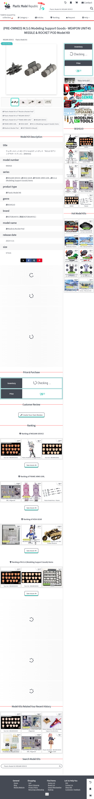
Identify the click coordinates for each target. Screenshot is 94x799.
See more (30, 465)
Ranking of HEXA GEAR (32, 519)
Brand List (51, 785)
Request (71, 17)
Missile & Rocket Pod (11, 128)
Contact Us (69, 785)
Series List (51, 783)
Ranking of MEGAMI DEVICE (32, 433)
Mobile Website (19, 787)
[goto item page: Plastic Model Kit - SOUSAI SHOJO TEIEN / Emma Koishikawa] (71, 156)
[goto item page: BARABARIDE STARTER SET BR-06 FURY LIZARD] (71, 256)
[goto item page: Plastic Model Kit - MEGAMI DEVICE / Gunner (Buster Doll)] (31, 534)
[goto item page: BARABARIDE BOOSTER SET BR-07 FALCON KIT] (71, 270)
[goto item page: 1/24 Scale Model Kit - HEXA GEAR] (11, 534)
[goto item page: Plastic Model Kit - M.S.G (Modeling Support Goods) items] (52, 722)
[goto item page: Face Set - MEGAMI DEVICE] (11, 449)
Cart (29, 783)
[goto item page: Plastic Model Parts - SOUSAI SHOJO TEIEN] (86, 156)
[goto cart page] (77, 2)
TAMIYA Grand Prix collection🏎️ (7, 16)
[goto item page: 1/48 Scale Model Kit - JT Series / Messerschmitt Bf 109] (86, 285)
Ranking (55, 17)
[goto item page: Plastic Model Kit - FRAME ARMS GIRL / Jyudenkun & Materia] (31, 492)
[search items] (91, 8)
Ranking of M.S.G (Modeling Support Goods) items (32, 562)
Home (16, 783)
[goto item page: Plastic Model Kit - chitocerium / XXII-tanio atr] (71, 141)
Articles (40, 17)
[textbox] (29, 766)
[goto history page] (65, 2)
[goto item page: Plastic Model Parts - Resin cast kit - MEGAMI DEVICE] (11, 743)
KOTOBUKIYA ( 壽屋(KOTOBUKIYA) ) (21, 216)
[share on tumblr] (34, 260)
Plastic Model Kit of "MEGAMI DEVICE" (17, 115)
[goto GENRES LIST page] (79, 99)
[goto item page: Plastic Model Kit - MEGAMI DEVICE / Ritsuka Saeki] (52, 743)
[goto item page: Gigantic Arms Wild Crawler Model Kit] (52, 534)
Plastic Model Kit (14, 192)
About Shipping (33, 785)
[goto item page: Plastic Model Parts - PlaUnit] (52, 492)
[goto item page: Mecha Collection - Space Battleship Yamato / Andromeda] (71, 241)
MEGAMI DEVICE (40, 120)
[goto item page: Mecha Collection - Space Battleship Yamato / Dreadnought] (71, 226)
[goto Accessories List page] (79, 115)
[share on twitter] (23, 260)
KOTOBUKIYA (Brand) (29, 128)
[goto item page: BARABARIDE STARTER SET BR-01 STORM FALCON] (86, 256)
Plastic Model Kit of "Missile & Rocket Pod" (19, 111)
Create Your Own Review (32, 415)
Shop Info (68, 787)
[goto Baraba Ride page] (79, 107)
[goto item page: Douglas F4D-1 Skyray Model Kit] (86, 241)
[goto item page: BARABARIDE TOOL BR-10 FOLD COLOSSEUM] (86, 226)
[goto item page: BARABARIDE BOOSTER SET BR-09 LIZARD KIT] (86, 270)
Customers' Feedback (72, 790)
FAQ (66, 783)
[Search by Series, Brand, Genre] (60, 766)
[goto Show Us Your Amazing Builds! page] (79, 91)
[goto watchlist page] (71, 2)
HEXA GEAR (24, 124)
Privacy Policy (33, 787)
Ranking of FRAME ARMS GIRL (32, 476)
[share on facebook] (28, 260)
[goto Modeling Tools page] (79, 123)
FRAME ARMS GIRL (10, 124)
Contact (88, 2)
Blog (15, 785)
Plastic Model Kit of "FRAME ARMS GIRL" (18, 120)
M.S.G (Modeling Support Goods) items (45, 124)
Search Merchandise (54, 787)
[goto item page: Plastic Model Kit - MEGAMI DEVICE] (31, 449)
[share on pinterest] (39, 260)
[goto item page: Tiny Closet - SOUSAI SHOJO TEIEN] (86, 171)
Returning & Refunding (36, 790)
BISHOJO (11, 204)
